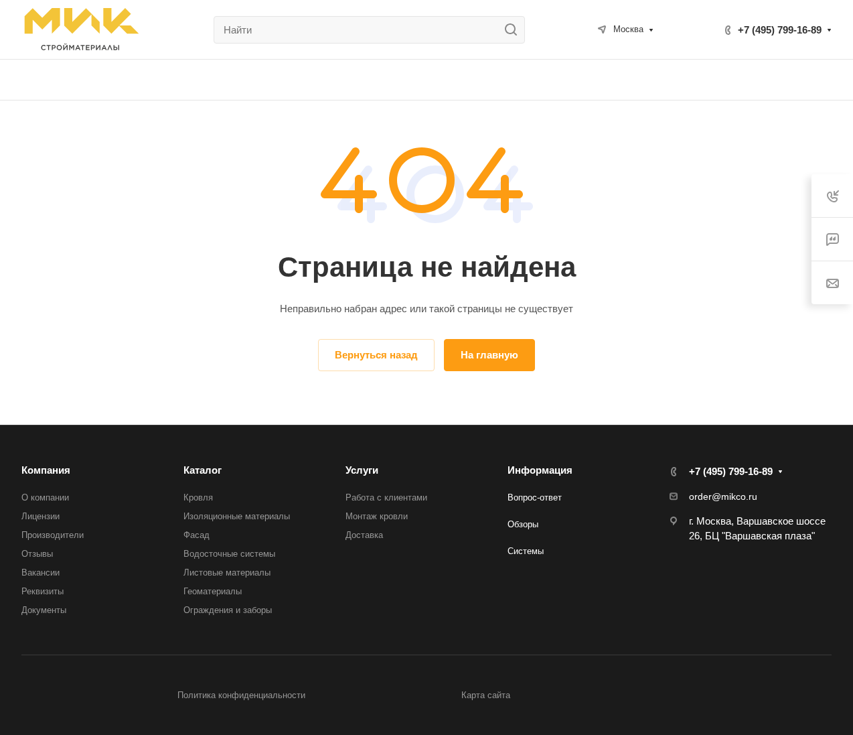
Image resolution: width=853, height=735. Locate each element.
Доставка (364, 535)
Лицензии (40, 516)
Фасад (196, 535)
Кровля (198, 497)
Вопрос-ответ (535, 497)
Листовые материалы (226, 572)
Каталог (202, 470)
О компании (45, 497)
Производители (52, 535)
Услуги (361, 470)
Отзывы (37, 554)
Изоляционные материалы (236, 516)
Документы (43, 610)
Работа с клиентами (386, 497)
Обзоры (523, 524)
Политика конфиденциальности (241, 695)
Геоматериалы (212, 591)
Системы (526, 551)
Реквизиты (42, 591)
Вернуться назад (376, 354)
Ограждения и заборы (227, 610)
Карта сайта (485, 695)
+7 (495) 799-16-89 (780, 30)
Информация (540, 470)
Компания (45, 470)
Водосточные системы (229, 554)
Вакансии (40, 572)
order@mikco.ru (723, 496)
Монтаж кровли (376, 516)
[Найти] (514, 30)
